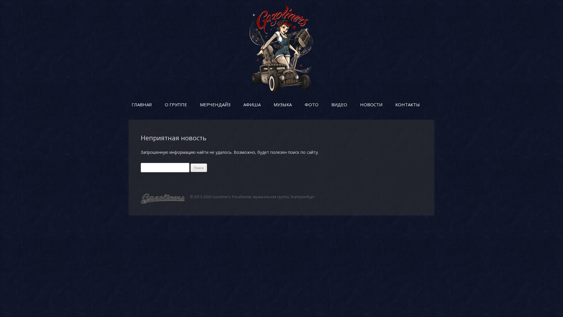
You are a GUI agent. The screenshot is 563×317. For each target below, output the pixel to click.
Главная (142, 104)
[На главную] (281, 91)
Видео (339, 104)
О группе (176, 104)
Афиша (252, 104)
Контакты (407, 104)
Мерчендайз (215, 104)
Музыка (283, 104)
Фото (311, 104)
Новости (371, 104)
